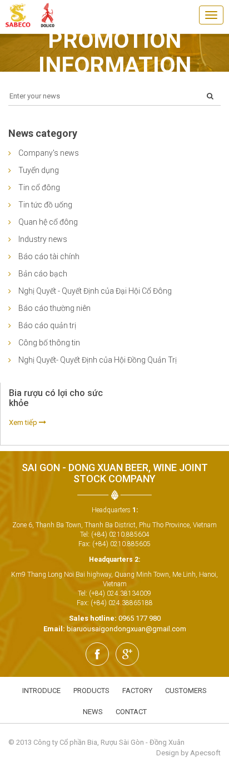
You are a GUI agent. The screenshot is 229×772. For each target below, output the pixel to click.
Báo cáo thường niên (54, 308)
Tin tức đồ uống (45, 204)
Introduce (41, 690)
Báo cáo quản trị (47, 325)
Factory (137, 690)
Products (91, 690)
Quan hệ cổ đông (48, 221)
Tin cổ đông (39, 187)
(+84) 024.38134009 (120, 593)
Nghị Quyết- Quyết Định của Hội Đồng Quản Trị (97, 359)
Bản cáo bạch (42, 273)
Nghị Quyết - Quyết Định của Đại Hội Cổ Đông (95, 290)
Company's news (48, 153)
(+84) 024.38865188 (122, 603)
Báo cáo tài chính (48, 256)
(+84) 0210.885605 (121, 544)
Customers (186, 690)
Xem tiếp (24, 422)
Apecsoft (205, 753)
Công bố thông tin (49, 342)
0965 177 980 (139, 618)
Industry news (42, 239)
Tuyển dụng (38, 170)
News (93, 711)
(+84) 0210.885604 (120, 534)
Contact (131, 711)
